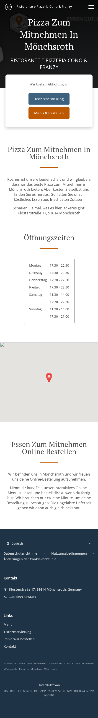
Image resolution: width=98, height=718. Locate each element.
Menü (8, 624)
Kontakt (10, 646)
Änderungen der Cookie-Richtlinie (30, 559)
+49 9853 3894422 (22, 597)
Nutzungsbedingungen (69, 553)
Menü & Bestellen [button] (49, 113)
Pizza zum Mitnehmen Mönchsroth (38, 669)
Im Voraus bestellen (19, 639)
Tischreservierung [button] (49, 99)
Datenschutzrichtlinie (20, 553)
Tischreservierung (17, 632)
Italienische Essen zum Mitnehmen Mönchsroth (33, 663)
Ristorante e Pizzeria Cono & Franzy (43, 6)
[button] (91, 7)
